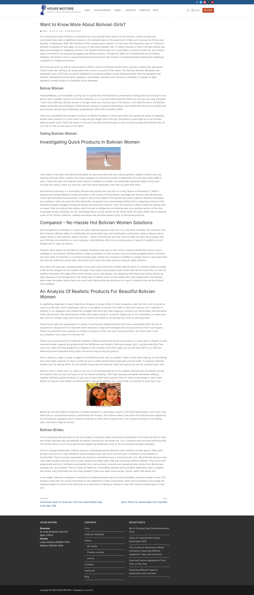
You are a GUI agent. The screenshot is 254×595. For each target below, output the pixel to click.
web (156, 178)
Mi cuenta (92, 546)
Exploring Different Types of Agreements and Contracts (143, 572)
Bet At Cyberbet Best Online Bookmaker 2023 (149, 530)
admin (44, 31)
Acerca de (90, 570)
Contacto (89, 564)
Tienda (88, 540)
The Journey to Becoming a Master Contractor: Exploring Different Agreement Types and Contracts (146, 551)
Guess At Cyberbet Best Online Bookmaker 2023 (144, 540)
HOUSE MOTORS (60, 9)
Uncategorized (74, 31)
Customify (88, 590)
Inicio (87, 528)
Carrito (90, 558)
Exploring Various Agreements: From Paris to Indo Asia (147, 562)
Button (208, 10)
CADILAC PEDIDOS (94, 534)
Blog (87, 576)
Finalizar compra (95, 552)
